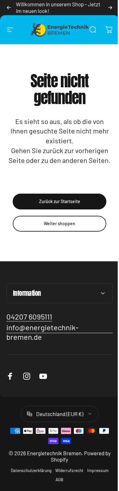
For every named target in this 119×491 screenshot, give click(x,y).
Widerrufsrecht (67, 480)
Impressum (95, 480)
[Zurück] (9, 7)
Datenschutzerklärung (28, 480)
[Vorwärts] (110, 7)
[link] (29, 326)
